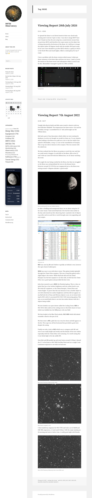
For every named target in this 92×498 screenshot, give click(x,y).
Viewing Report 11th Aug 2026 (13, 82)
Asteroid (7, 128)
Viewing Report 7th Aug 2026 (12, 86)
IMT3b (10, 143)
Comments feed (9, 220)
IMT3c (9, 146)
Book (11, 128)
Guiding (9, 138)
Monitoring (10, 148)
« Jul (9, 118)
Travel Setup (12, 159)
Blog (6, 39)
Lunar (16, 146)
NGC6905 (50, 482)
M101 (60, 480)
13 (13, 109)
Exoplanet (10, 136)
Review (15, 154)
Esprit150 (60, 99)
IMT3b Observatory (11, 24)
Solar (19, 157)
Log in (7, 214)
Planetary (10, 153)
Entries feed (8, 217)
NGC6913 (56, 482)
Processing (8, 154)
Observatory (11, 150)
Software (11, 157)
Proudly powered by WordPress (46, 494)
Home (6, 34)
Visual (9, 162)
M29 (73, 480)
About (6, 36)
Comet (15, 128)
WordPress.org (9, 222)
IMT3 (10, 141)
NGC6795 (45, 482)
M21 (70, 480)
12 (11, 109)
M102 (65, 99)
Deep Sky (12, 131)
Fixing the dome (9, 72)
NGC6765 (40, 482)
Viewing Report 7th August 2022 (59, 115)
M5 (75, 480)
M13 (67, 480)
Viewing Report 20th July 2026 (57, 25)
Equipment (11, 134)
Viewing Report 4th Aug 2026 (12, 90)
